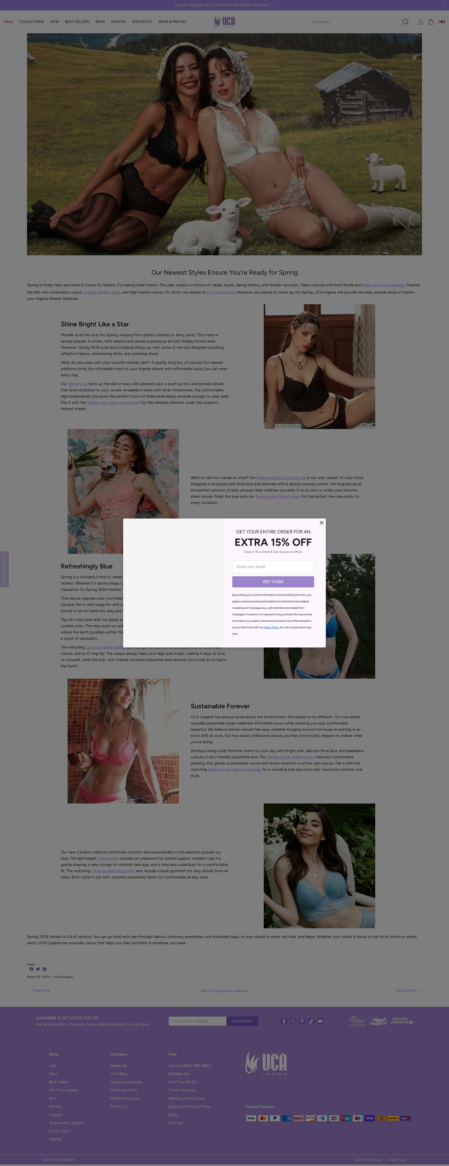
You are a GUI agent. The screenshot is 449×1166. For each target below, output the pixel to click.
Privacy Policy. (271, 627)
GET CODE (273, 581)
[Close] (322, 523)
